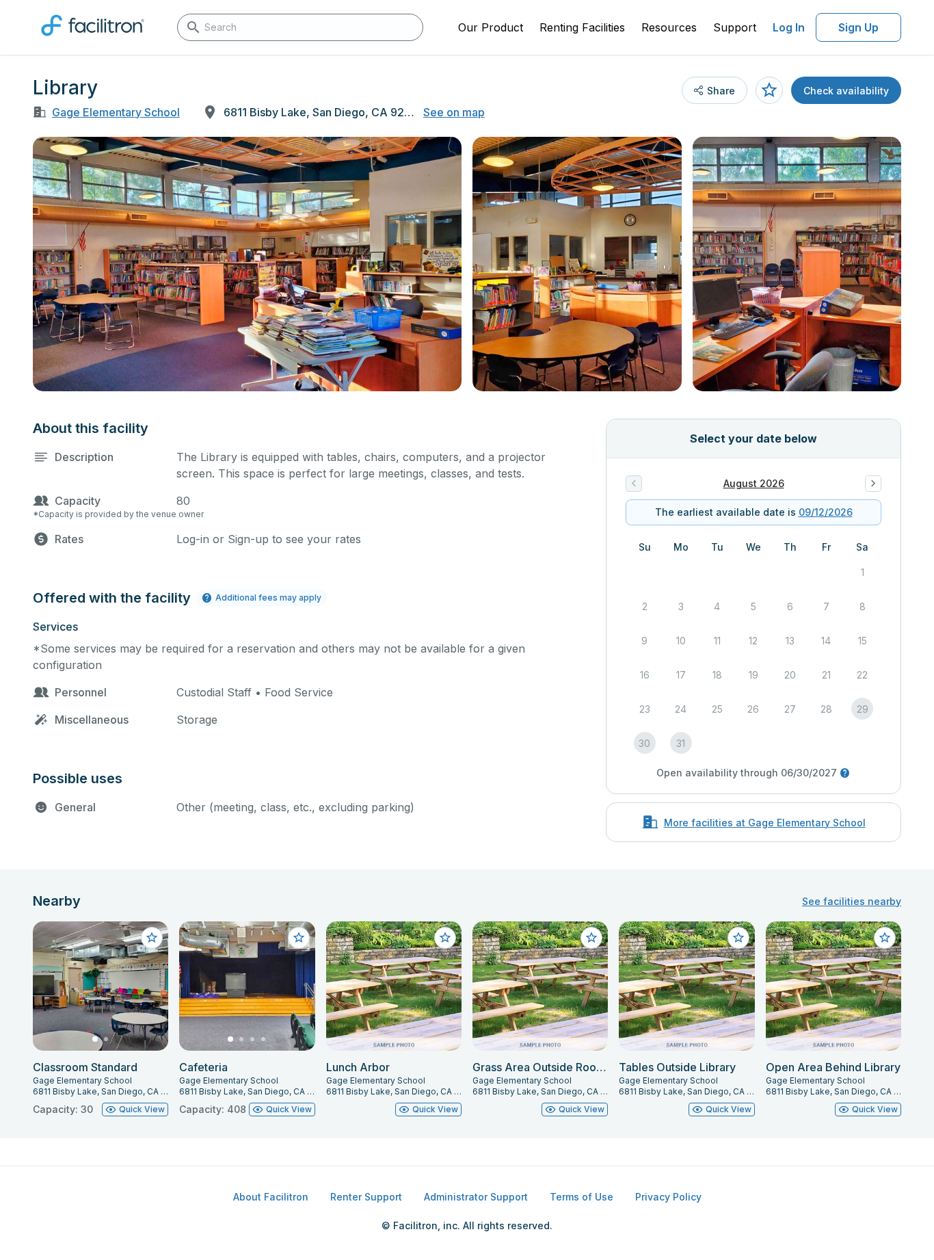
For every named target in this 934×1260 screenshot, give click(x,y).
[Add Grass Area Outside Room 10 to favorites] (591, 938)
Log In (789, 27)
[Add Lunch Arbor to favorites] (445, 938)
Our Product (490, 27)
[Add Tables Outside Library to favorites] (738, 938)
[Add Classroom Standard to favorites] (152, 938)
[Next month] (873, 483)
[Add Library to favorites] (769, 90)
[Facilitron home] (92, 40)
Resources (669, 27)
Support (734, 27)
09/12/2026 (826, 512)
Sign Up (858, 27)
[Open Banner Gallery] (247, 264)
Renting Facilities (582, 27)
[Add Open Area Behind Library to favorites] (885, 938)
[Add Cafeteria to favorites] (299, 938)
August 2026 (753, 483)
